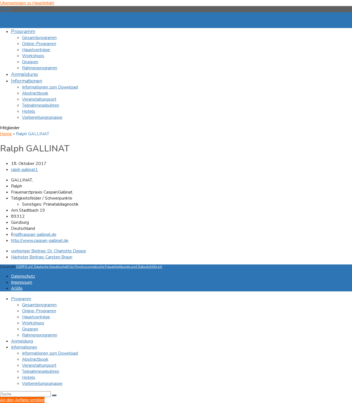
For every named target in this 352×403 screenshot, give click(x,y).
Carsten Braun (41, 257)
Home (6, 134)
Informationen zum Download (50, 353)
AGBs (17, 288)
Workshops (33, 323)
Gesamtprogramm (39, 305)
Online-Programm (39, 311)
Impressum (21, 282)
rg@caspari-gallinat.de (35, 234)
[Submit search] (54, 395)
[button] (5, 9)
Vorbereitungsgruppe (42, 383)
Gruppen (30, 329)
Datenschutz (23, 276)
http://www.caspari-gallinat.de (39, 241)
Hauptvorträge (36, 317)
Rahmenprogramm (39, 335)
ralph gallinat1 (24, 170)
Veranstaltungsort (39, 365)
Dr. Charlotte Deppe (48, 251)
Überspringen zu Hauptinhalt (27, 3)
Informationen (24, 347)
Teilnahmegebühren (40, 371)
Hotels (28, 377)
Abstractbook (35, 359)
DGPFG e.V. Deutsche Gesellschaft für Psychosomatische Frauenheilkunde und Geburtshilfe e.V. (89, 266)
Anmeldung (22, 341)
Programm (21, 299)
